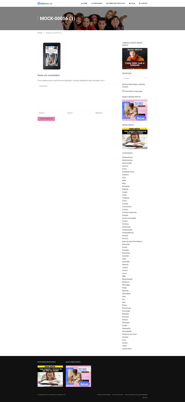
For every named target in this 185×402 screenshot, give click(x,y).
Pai (123, 299)
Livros (124, 273)
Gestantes (126, 253)
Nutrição (125, 291)
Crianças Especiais (129, 212)
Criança (125, 209)
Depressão (126, 227)
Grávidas (125, 256)
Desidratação (127, 230)
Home (85, 3)
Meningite (126, 285)
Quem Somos (97, 3)
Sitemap (145, 397)
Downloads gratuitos (116, 3)
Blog (133, 3)
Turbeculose (127, 349)
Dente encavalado (129, 218)
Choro (124, 201)
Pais (123, 302)
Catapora (125, 198)
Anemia (125, 166)
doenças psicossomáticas (132, 241)
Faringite (125, 250)
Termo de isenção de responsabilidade (136, 394)
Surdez (125, 343)
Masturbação (127, 279)
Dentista (125, 224)
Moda (124, 288)
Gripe (124, 259)
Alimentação (127, 163)
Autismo (125, 175)
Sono (124, 340)
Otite (124, 296)
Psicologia (126, 311)
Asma (124, 169)
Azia (124, 178)
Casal (124, 195)
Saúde (124, 325)
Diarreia (125, 236)
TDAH (124, 346)
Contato (144, 3)
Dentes (125, 221)
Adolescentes (127, 160)
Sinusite (125, 337)
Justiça (125, 267)
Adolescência (127, 157)
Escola (124, 247)
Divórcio (125, 238)
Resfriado (126, 323)
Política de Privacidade (104, 394)
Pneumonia (126, 308)
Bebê (124, 180)
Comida (125, 204)
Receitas (125, 317)
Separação (126, 328)
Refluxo (125, 320)
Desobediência (128, 233)
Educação (126, 244)
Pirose (124, 305)
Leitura (125, 270)
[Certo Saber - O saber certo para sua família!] (45, 3)
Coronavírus (126, 207)
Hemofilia (126, 262)
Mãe (124, 276)
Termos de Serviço (117, 394)
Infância (125, 265)
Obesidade (126, 294)
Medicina (125, 282)
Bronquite (126, 186)
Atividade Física (128, 172)
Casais (124, 192)
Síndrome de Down (129, 334)
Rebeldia (125, 314)
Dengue (125, 215)
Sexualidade (127, 331)
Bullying (125, 189)
